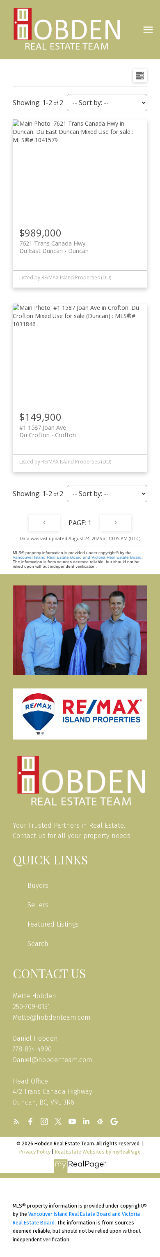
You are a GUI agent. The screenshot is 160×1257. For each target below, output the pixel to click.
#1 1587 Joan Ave (47, 431)
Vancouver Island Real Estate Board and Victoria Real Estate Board (77, 557)
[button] (16, 1121)
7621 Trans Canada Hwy (54, 246)
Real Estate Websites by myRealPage (98, 1152)
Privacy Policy (34, 1152)
